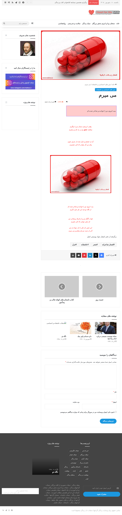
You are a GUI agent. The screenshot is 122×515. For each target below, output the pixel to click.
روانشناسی (62, 23)
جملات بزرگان (84, 455)
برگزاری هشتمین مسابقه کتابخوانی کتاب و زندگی (71, 2)
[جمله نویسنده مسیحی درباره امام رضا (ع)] (106, 328)
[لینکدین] (90, 255)
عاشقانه (84, 245)
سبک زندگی (86, 23)
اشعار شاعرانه (108, 245)
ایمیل (114, 402)
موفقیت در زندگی (83, 475)
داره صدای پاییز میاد (84, 336)
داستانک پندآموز (75, 467)
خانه (117, 23)
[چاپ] (73, 255)
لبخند (74, 471)
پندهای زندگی (71, 475)
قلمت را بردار (48, 472)
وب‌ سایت (76, 402)
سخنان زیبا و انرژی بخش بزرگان (103, 23)
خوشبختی (73, 463)
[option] (42, 462)
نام (115, 392)
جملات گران (84, 459)
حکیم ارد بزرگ (84, 463)
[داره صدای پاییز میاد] (80, 328)
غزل (74, 245)
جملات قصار (73, 455)
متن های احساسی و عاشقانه (101, 84)
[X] (95, 255)
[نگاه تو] (55, 328)
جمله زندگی (74, 459)
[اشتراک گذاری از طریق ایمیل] (78, 255)
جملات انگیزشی (74, 451)
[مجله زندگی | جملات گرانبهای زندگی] (104, 12)
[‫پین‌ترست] (84, 255)
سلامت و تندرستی (74, 23)
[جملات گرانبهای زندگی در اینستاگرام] (20, 89)
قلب (80, 471)
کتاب (86, 479)
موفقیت (67, 471)
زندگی (66, 467)
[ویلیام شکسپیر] (27, 55)
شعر (95, 245)
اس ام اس (85, 451)
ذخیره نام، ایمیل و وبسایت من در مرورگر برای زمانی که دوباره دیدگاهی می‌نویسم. (87, 412)
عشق (86, 471)
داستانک (86, 467)
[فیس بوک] (101, 255)
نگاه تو (64, 336)
